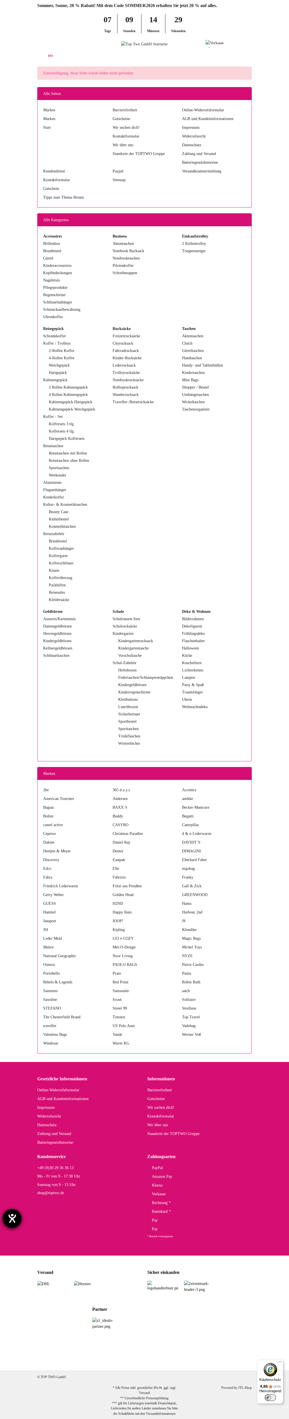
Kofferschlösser (61, 563)
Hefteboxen (127, 670)
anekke (187, 799)
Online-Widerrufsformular (203, 110)
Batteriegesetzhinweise (200, 162)
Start (47, 127)
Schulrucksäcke (125, 626)
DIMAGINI (191, 851)
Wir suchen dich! (126, 127)
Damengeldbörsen (57, 626)
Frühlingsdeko (193, 633)
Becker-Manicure (195, 807)
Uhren (187, 699)
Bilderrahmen (193, 619)
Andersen (120, 799)
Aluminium (52, 482)
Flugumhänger (54, 490)
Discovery (51, 860)
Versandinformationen (161, 1414)
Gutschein (51, 189)
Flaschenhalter (193, 641)
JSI (45, 930)
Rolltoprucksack (125, 387)
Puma (186, 973)
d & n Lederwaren (196, 834)
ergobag (188, 868)
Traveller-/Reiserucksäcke (133, 402)
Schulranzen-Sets (126, 619)
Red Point (120, 982)
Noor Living (123, 956)
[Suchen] (50, 43)
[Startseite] (38, 56)
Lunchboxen (128, 707)
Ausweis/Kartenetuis (59, 619)
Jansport (49, 921)
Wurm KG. (121, 1043)
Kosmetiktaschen (62, 526)
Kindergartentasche (133, 648)
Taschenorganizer (196, 409)
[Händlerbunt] (162, 1285)
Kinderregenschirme (134, 692)
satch (186, 991)
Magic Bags (191, 938)
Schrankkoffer (54, 336)
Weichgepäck (59, 365)
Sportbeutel (127, 721)
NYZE (187, 956)
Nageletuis (51, 280)
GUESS (49, 903)
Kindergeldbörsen (57, 641)
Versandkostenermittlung (201, 171)
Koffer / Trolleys (57, 343)
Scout (117, 999)
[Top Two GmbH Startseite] (144, 44)
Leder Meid (52, 938)
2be (46, 790)
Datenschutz (191, 145)
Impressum (191, 127)
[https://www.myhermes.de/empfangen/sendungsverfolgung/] (82, 1283)
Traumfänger (192, 692)
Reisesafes (57, 592)
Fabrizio (119, 877)
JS (184, 921)
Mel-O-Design (124, 947)
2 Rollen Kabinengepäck (68, 387)
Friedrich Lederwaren (60, 886)
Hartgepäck (58, 373)
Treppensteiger (194, 251)
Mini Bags (190, 380)
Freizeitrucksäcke (126, 336)
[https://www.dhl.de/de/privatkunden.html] (43, 1283)
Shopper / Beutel (195, 387)
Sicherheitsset (129, 714)
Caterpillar (190, 825)
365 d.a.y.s (121, 790)
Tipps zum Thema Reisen (63, 197)
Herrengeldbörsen (57, 633)
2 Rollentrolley (194, 243)
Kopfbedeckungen (57, 273)
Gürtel (48, 258)
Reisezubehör (53, 534)
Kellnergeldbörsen (57, 648)
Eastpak (119, 860)
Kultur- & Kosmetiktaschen (65, 504)
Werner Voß (191, 1034)
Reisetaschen (53, 446)
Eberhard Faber (194, 860)
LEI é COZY (123, 938)
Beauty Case (58, 512)
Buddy (118, 816)
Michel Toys (192, 947)
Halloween (190, 648)
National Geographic (59, 956)
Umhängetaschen (195, 395)
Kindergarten (123, 633)
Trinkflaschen (129, 736)
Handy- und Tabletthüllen (202, 365)
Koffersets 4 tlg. (62, 431)
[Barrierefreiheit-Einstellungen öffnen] (12, 1218)
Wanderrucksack (126, 395)
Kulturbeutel (59, 519)
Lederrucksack (124, 365)
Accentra (189, 790)
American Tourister (58, 799)
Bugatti (188, 816)
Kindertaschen (193, 373)
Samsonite (121, 991)
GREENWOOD (194, 895)
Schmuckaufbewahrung (61, 309)
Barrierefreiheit (125, 110)
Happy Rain (122, 912)
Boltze (48, 816)
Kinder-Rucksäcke (127, 358)
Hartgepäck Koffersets (66, 438)
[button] (239, 43)
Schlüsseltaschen (56, 655)
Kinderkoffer (53, 497)
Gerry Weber (53, 895)
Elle (116, 868)
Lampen (188, 677)
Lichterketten (192, 670)
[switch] (270, 1397)
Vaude (117, 1034)
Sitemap (119, 180)
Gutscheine (121, 119)
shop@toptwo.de (50, 1193)
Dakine (48, 842)
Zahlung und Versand (199, 154)
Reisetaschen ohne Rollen (69, 460)
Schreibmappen (125, 273)
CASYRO (120, 825)
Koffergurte (58, 556)
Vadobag (189, 1026)
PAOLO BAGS (125, 965)
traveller (49, 1026)
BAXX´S (120, 807)
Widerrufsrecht (194, 136)
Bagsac (48, 807)
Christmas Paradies (128, 834)
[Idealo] (107, 1323)
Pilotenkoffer (123, 265)
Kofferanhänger (61, 548)
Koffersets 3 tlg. (62, 424)
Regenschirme (54, 295)
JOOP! (118, 921)
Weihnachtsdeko (195, 707)
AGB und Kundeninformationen (207, 119)
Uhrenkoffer (53, 317)
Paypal (118, 171)
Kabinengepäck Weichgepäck (72, 409)
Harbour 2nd (192, 912)
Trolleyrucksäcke (126, 373)
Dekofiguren (192, 626)
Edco (47, 868)
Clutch (187, 343)
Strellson (189, 1008)
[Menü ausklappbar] (39, 43)
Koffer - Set (53, 416)
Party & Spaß (193, 685)
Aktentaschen (123, 243)
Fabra (47, 877)
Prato (117, 973)
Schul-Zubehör (125, 663)
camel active (53, 825)
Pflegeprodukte (55, 287)
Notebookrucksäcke (128, 380)
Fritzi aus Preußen (127, 886)
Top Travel (191, 1017)
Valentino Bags (55, 1034)
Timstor (119, 1017)
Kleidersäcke (59, 600)
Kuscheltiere (192, 663)
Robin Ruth (191, 982)
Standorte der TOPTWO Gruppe (139, 154)
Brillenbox (51, 243)
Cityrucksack (123, 343)
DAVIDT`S (191, 842)
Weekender (57, 475)
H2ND (118, 903)
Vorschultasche (130, 655)
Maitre (48, 947)
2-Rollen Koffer (62, 351)
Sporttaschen (59, 468)
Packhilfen (57, 585)
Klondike (189, 930)
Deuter (118, 851)
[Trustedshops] (199, 1286)
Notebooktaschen (126, 258)
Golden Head (123, 895)
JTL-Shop (245, 1388)
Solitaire (189, 999)
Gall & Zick (192, 886)
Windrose (50, 1043)
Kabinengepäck (55, 380)
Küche (187, 655)
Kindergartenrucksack (135, 641)
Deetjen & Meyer (57, 851)
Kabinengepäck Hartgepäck (70, 402)
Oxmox (49, 965)
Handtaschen (192, 358)
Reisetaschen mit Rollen (68, 453)
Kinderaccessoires (57, 265)
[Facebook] (224, 1361)
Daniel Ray (121, 842)
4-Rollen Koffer (62, 358)
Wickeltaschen (193, 402)
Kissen (54, 570)
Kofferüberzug (60, 578)
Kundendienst (54, 171)
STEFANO (52, 1008)
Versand (144, 1393)
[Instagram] (242, 1361)
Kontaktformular (126, 136)
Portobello (51, 973)
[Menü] (280, 1363)
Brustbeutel (52, 251)
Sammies (50, 991)
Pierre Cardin (192, 965)
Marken (49, 110)
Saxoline (50, 999)
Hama (186, 903)
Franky (187, 877)
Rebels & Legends (57, 982)
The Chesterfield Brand (61, 1017)
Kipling (119, 930)
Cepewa (49, 834)
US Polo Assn (124, 1026)
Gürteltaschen (193, 351)
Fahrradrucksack (126, 351)
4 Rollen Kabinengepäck (68, 395)
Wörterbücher (129, 743)
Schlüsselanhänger (57, 302)
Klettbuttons (128, 699)
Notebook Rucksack (128, 251)
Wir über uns (123, 145)
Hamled (49, 912)
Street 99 (120, 1008)
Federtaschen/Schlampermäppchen (145, 677)
